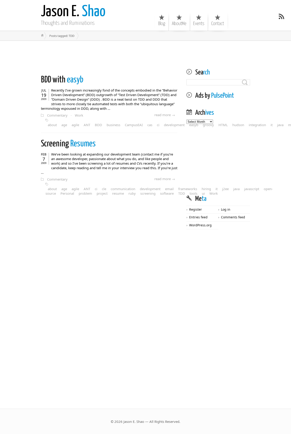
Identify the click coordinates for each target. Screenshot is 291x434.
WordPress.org (200, 225)
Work (79, 115)
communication (123, 188)
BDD (98, 125)
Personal (67, 193)
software (167, 193)
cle (104, 188)
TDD (181, 193)
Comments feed (233, 217)
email (169, 188)
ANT (87, 125)
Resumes (68, 144)
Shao (73, 12)
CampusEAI (134, 125)
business (113, 125)
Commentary (57, 115)
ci (158, 125)
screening (148, 193)
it (272, 125)
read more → (164, 114)
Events (198, 23)
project (102, 193)
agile (75, 125)
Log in (225, 209)
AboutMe (179, 23)
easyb (62, 80)
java (280, 125)
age (64, 125)
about (52, 125)
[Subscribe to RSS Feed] (281, 16)
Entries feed (198, 217)
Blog (161, 23)
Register (195, 209)
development (174, 125)
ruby (132, 193)
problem (85, 193)
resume (118, 193)
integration (257, 125)
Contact (217, 23)
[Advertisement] (145, 51)
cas (149, 125)
